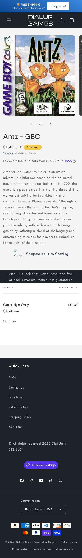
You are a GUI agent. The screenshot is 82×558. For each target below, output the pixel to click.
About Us (15, 427)
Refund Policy (18, 407)
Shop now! (58, 6)
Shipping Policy (20, 417)
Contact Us (16, 387)
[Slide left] (31, 124)
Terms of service (42, 549)
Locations (15, 397)
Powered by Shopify (45, 542)
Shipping (8, 153)
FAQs (12, 377)
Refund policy (69, 542)
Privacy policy (20, 549)
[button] (9, 20)
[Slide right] (51, 124)
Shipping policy (65, 549)
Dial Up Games (24, 542)
